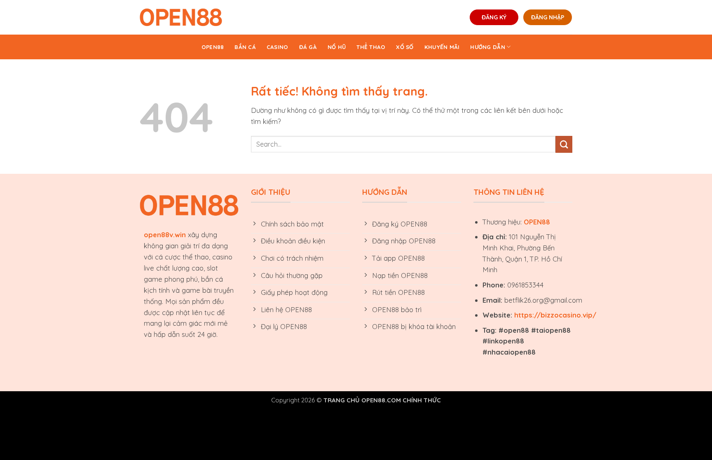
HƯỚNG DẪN (487, 47)
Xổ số (404, 47)
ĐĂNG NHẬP (547, 17)
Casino (277, 47)
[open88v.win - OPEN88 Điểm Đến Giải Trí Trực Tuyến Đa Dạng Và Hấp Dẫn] (181, 17)
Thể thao (370, 47)
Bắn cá (245, 47)
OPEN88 (212, 47)
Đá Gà (308, 47)
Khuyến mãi (442, 47)
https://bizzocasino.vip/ (555, 315)
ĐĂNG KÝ (494, 17)
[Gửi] (563, 144)
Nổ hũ (337, 47)
